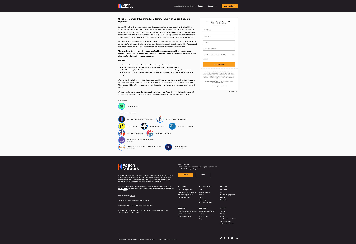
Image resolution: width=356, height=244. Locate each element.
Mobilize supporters (184, 213)
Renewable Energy (144, 239)
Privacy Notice (122, 239)
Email (200, 189)
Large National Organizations (187, 192)
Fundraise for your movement (187, 211)
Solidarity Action (163, 133)
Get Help (222, 213)
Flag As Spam (233, 91)
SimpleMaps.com (145, 200)
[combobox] (233, 55)
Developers (223, 216)
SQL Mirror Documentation (228, 219)
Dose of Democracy (186, 126)
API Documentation (225, 221)
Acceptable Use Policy (170, 239)
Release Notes (203, 216)
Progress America (135, 133)
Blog (200, 219)
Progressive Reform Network (140, 119)
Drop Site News (133, 106)
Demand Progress (157, 126)
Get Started (223, 189)
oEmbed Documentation (227, 224)
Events (201, 197)
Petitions (201, 194)
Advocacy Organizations (185, 194)
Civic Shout (132, 126)
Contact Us (223, 200)
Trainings (222, 211)
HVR (150, 205)
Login (203, 174)
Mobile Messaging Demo (227, 194)
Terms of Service (132, 239)
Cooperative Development (207, 211)
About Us (201, 213)
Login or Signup (229, 6)
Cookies (152, 239)
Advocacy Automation (205, 202)
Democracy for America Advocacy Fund (144, 146)
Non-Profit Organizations (185, 189)
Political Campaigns (184, 197)
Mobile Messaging (204, 192)
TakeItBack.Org (180, 146)
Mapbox (132, 195)
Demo (221, 192)
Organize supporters (184, 216)
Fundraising (202, 200)
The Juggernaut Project (176, 119)
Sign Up (185, 174)
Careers (222, 197)
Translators (159, 239)
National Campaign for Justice (140, 139)
